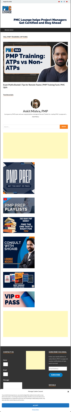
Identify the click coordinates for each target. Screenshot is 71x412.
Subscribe (55, 375)
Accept (35, 405)
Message (6, 380)
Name (5, 360)
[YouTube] (59, 1)
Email (5, 370)
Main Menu (9, 30)
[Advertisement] (35, 146)
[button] (68, 391)
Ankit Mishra (35, 116)
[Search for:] (35, 127)
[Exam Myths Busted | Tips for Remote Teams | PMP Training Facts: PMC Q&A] (35, 62)
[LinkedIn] (61, 1)
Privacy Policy (35, 409)
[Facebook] (64, 1)
